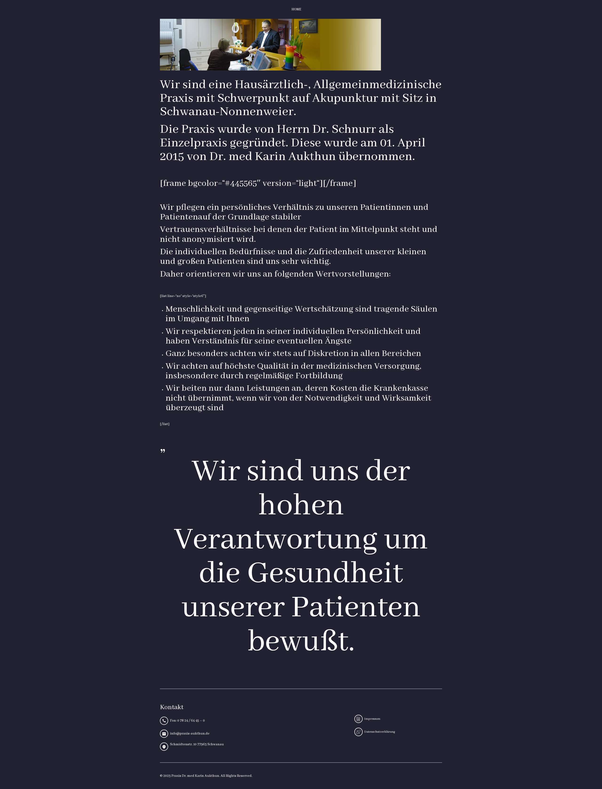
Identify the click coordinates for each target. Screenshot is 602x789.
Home (296, 9)
